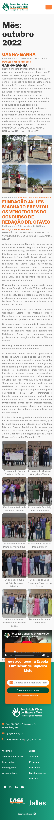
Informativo (8, 762)
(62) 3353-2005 (15, 739)
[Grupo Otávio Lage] (17, 802)
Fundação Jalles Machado (16, 61)
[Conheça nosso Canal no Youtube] (16, 787)
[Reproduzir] (5, 655)
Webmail (7, 750)
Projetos (34, 762)
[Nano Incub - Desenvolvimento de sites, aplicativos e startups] (27, 813)
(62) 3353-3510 (35, 739)
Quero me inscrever (28, 690)
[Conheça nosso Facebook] (5, 787)
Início (32, 750)
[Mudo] (43, 655)
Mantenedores (37, 773)
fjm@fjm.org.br (14, 733)
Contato (33, 778)
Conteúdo (34, 767)
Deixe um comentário (40, 197)
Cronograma (9, 767)
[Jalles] (37, 802)
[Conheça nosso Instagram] (11, 787)
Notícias (22, 197)
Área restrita (9, 773)
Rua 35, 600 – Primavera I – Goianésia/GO (19, 726)
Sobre (33, 756)
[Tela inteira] (48, 655)
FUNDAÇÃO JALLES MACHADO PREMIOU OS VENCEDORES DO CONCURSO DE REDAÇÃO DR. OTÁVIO (26, 212)
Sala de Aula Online (12, 756)
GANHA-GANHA (19, 54)
